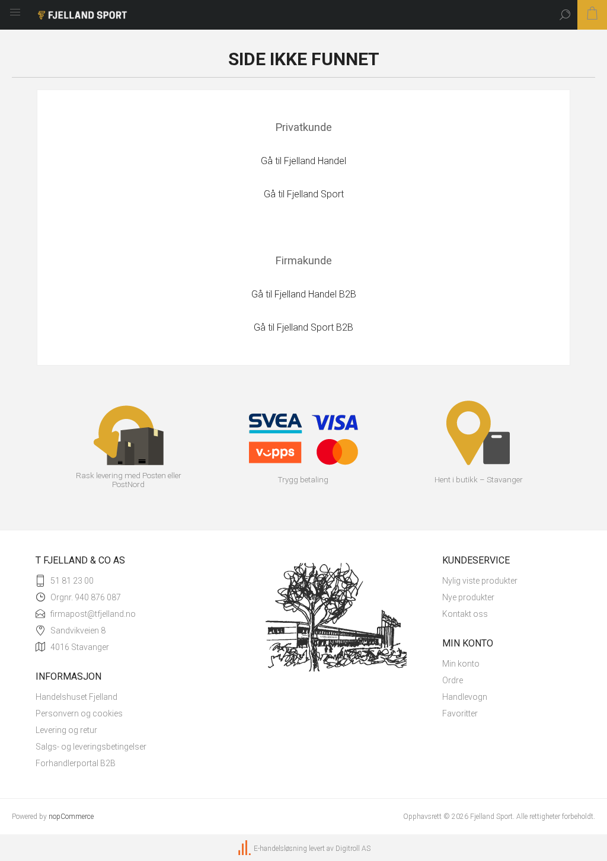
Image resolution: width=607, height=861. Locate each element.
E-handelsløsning (280, 848)
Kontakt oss (465, 614)
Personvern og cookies (79, 713)
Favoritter (460, 713)
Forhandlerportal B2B (76, 763)
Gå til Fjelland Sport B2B (303, 327)
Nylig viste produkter (479, 580)
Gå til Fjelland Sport (304, 194)
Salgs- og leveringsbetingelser (91, 746)
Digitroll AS (353, 848)
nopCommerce (71, 816)
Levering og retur (66, 730)
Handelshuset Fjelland (76, 697)
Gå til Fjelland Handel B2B (303, 294)
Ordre (452, 680)
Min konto (461, 663)
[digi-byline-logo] (245, 848)
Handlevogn (464, 697)
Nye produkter (468, 597)
